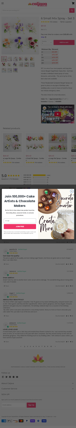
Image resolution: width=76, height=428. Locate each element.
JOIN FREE (20, 226)
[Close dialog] (71, 191)
